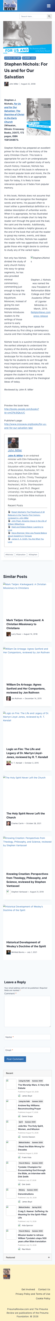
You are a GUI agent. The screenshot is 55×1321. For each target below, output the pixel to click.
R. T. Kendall (16, 763)
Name (9, 1037)
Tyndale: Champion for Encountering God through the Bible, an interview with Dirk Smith (32, 1172)
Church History (13, 58)
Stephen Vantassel (19, 892)
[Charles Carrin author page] (8, 823)
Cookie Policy (43, 1298)
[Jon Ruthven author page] (8, 698)
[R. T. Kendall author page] (8, 763)
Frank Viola (26, 1157)
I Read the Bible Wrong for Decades (31, 1148)
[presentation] (27, 599)
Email (9, 1050)
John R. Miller (15, 455)
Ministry (22, 1190)
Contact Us (44, 1289)
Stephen (33, 554)
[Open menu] (49, 6)
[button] (27, 1073)
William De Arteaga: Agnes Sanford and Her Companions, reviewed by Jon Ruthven (25, 688)
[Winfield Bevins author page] (8, 952)
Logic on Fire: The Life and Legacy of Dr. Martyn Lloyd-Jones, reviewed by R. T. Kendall (27, 753)
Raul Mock (26, 1249)
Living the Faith (24, 1081)
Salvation (20, 554)
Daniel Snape (27, 1116)
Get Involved (28, 1289)
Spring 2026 (36, 1207)
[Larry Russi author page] (8, 634)
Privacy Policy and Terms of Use (33, 1294)
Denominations (26, 1194)
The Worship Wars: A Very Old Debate (33, 1086)
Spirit (21, 1122)
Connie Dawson (28, 1137)
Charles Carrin (17, 823)
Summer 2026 (37, 1081)
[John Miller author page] (6, 84)
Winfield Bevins (17, 952)
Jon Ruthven (16, 698)
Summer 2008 (29, 58)
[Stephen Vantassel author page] (8, 892)
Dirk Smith (26, 1184)
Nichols (9, 554)
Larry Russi (16, 634)
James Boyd (27, 1096)
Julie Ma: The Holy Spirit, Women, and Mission (31, 1127)
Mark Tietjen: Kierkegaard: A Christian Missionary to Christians (25, 624)
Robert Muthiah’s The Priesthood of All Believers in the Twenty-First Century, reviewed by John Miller (26, 515)
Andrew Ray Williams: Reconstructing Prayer (29, 1107)
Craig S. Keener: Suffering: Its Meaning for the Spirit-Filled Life (33, 1214)
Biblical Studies (24, 1142)
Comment (10, 993)
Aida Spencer (27, 1225)
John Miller (13, 84)
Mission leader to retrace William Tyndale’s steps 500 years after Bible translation (32, 1238)
